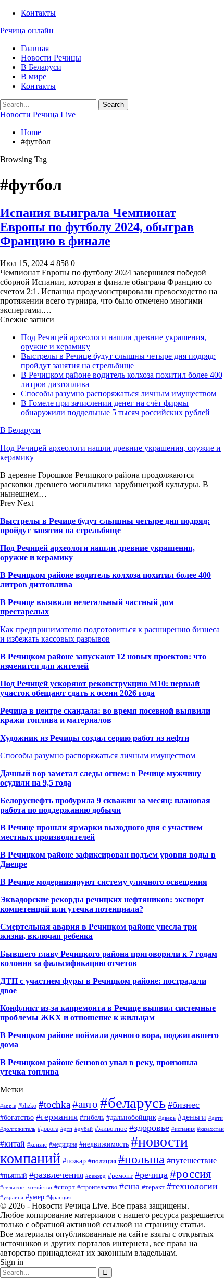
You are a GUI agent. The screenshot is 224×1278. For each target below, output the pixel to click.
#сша (129, 1186)
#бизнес (184, 1105)
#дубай (83, 1129)
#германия (57, 1117)
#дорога (48, 1128)
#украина (11, 1197)
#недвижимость (104, 1144)
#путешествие (192, 1160)
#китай (12, 1144)
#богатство (17, 1117)
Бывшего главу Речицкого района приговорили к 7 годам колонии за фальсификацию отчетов (108, 958)
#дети (215, 1118)
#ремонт (120, 1175)
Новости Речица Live (38, 114)
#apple (8, 1106)
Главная (35, 48)
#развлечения (56, 1175)
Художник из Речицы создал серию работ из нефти (94, 737)
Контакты (38, 12)
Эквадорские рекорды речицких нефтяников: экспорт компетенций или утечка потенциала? (102, 904)
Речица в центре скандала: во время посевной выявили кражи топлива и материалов (105, 715)
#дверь (167, 1118)
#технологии (192, 1186)
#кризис (37, 1145)
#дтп (66, 1129)
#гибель (92, 1117)
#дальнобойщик (131, 1117)
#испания (183, 1129)
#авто (85, 1104)
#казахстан (210, 1129)
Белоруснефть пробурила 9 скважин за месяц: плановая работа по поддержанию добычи (105, 805)
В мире (33, 76)
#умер (35, 1196)
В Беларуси (41, 67)
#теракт (153, 1187)
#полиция (102, 1161)
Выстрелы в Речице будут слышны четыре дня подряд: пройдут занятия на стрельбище (118, 361)
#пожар (74, 1161)
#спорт (64, 1187)
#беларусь (133, 1102)
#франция (58, 1197)
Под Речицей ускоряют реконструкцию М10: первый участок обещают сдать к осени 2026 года (100, 688)
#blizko (27, 1106)
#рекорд (95, 1176)
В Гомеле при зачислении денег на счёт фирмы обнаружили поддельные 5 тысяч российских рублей (115, 408)
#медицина (63, 1144)
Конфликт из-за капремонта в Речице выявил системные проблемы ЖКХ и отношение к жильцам (108, 1013)
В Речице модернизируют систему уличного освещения (103, 881)
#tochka (54, 1104)
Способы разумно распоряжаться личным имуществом (118, 393)
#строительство (97, 1187)
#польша (141, 1159)
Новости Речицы (51, 57)
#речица (151, 1175)
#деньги (192, 1117)
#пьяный (13, 1175)
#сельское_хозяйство (26, 1187)
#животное (111, 1128)
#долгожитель (17, 1129)
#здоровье (149, 1128)
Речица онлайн (27, 30)
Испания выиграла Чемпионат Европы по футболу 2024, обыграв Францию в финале (97, 227)
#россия (190, 1173)
